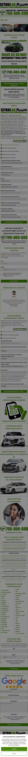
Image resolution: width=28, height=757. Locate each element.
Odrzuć (14, 753)
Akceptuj (14, 749)
